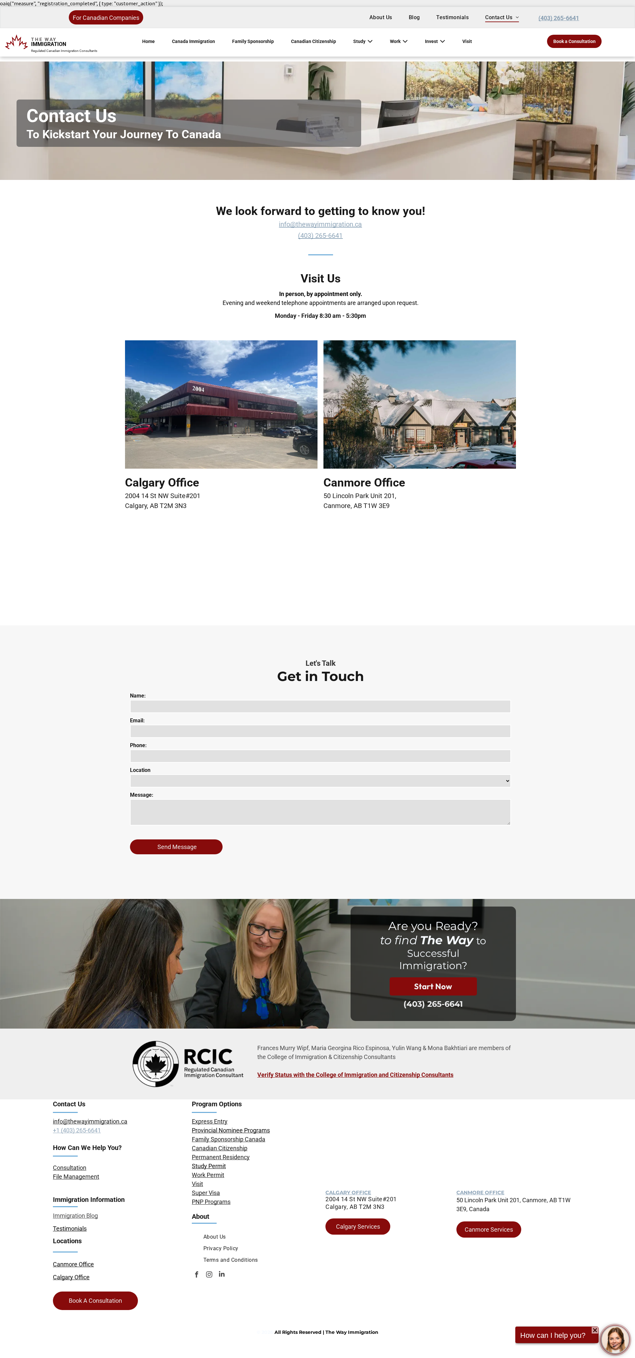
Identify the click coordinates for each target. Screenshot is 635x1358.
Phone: (138, 745)
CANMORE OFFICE (480, 1192)
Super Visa (206, 1192)
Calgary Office (71, 1277)
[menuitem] (380, 17)
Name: (138, 696)
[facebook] (196, 1275)
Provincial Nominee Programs (231, 1130)
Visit (467, 41)
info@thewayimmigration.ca (320, 224)
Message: (141, 795)
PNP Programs (211, 1201)
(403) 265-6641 (320, 235)
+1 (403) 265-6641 (77, 1130)
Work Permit (208, 1174)
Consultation (69, 1167)
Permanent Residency (221, 1157)
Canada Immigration (193, 41)
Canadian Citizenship (313, 41)
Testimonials (70, 1228)
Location (140, 770)
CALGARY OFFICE (348, 1192)
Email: (137, 720)
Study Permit (209, 1166)
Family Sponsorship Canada (228, 1139)
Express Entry (210, 1121)
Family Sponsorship (253, 41)
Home (148, 41)
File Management (76, 1176)
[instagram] (209, 1275)
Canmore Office (73, 1264)
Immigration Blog (75, 1215)
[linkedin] (222, 1275)
